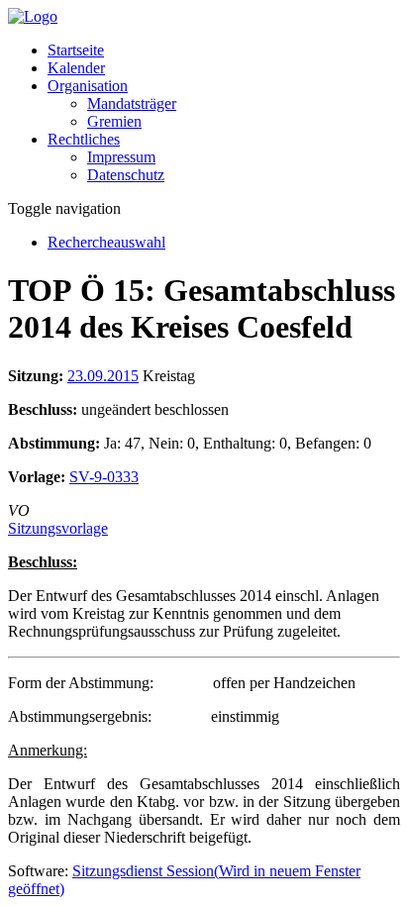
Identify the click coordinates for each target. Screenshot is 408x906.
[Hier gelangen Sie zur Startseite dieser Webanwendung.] (32, 16)
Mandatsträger (131, 103)
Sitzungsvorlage (58, 528)
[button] (88, 85)
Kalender (76, 67)
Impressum (121, 157)
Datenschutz (125, 174)
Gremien (114, 121)
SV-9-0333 (104, 476)
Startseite (76, 50)
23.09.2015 (103, 375)
